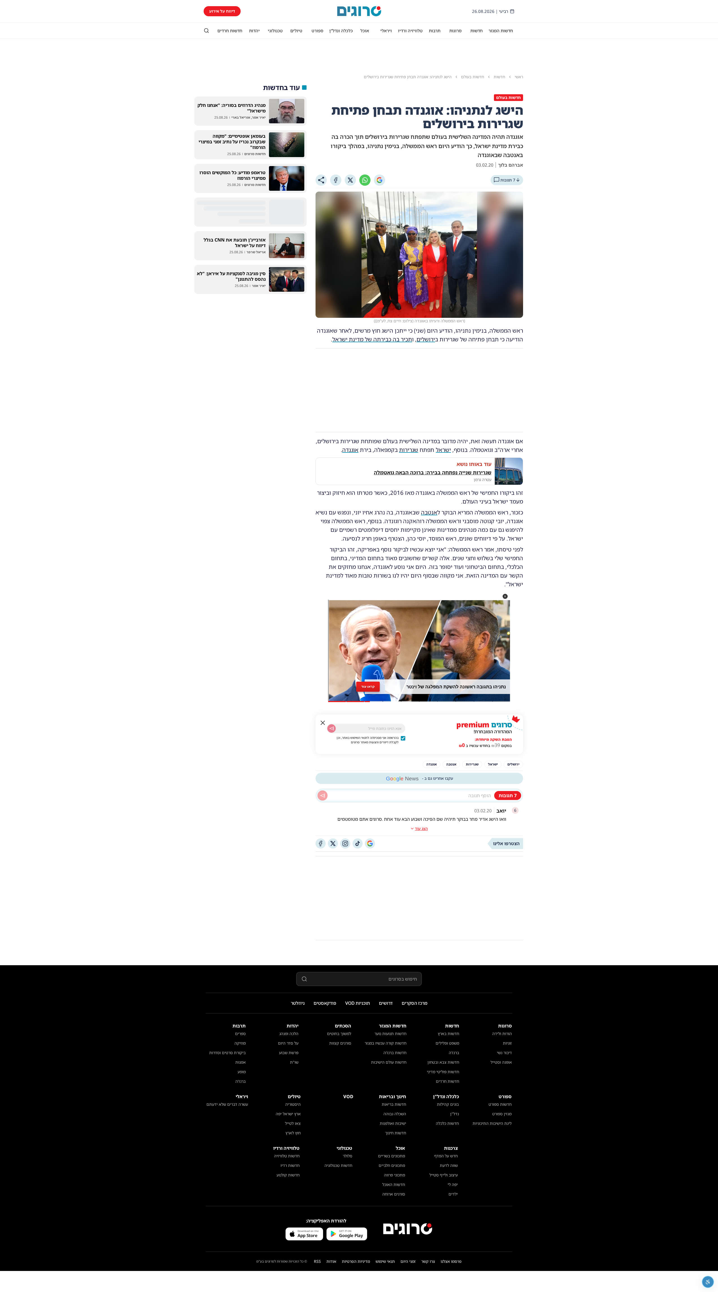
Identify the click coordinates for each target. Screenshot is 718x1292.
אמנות (240, 1062)
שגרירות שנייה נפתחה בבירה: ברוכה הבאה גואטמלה (432, 472)
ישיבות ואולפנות (393, 1123)
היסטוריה (293, 1104)
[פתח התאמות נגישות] (708, 1282)
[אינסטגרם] (345, 843)
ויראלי (386, 30)
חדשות (476, 30)
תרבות (434, 30)
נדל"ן (454, 1113)
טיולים (296, 30)
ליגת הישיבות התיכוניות (492, 1123)
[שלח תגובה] (322, 795)
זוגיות (507, 1043)
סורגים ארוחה (393, 1194)
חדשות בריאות (394, 1104)
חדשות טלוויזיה (287, 1155)
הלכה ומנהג (288, 1033)
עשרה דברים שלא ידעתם (227, 1104)
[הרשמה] (331, 728)
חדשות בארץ (448, 1033)
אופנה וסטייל (501, 1062)
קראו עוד (368, 686)
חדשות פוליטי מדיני (443, 1071)
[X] (350, 180)
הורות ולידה (502, 1033)
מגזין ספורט (502, 1113)
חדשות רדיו (290, 1165)
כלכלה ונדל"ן (341, 30)
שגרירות (408, 450)
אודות (331, 1261)
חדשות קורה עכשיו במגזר (385, 1043)
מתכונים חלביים (392, 1165)
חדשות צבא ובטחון (443, 1062)
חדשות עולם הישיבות (388, 1062)
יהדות (254, 30)
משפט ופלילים (447, 1043)
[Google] (379, 180)
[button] (505, 596)
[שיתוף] (321, 180)
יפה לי (453, 1184)
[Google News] (370, 843)
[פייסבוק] (321, 843)
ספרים (240, 1033)
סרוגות (455, 30)
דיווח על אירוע (222, 11)
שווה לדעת (449, 1165)
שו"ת (294, 1062)
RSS (317, 1261)
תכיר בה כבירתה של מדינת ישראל (372, 339)
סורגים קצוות (340, 1043)
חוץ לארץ (293, 1132)
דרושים (386, 1003)
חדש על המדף (446, 1155)
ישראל (443, 450)
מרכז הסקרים (414, 1003)
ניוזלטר (298, 1003)
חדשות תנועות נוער (390, 1033)
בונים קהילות (448, 1104)
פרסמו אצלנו (451, 1261)
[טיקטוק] (358, 843)
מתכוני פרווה (394, 1175)
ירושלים (425, 339)
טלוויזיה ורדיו (410, 30)
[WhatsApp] (364, 180)
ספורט (317, 30)
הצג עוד (421, 828)
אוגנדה (350, 450)
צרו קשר (428, 1261)
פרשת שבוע (288, 1052)
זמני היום (408, 1261)
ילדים (453, 1194)
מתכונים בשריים (391, 1155)
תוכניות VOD (357, 1003)
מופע (242, 1071)
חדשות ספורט (500, 1104)
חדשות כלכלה (447, 1123)
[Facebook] (335, 180)
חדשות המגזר (501, 30)
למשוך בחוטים (339, 1033)
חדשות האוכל (393, 1184)
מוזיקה (240, 1043)
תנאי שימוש (385, 1261)
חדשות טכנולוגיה (338, 1165)
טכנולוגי (275, 30)
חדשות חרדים (229, 30)
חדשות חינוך (395, 1132)
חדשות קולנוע (288, 1175)
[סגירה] (323, 723)
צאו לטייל (293, 1123)
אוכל (364, 30)
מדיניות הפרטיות (356, 1261)
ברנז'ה (454, 1052)
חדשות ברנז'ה (394, 1052)
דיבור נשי (504, 1052)
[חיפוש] (206, 30)
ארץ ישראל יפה (288, 1113)
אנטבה (429, 512)
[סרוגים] (407, 1228)
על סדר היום (288, 1043)
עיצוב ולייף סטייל (443, 1175)
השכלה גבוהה (394, 1113)
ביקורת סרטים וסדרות (227, 1052)
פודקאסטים (325, 1003)
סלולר (347, 1155)
